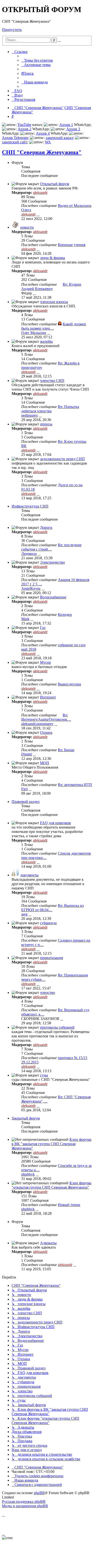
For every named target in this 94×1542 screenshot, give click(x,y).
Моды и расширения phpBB (25, 1506)
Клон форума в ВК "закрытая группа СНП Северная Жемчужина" (51, 1143)
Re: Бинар (66, 750)
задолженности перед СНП (62, 459)
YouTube (24, 125)
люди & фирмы (52, 258)
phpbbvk (28, 1174)
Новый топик (69, 1205)
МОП (44, 763)
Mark (25, 619)
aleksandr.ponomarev (37, 724)
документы (29, 875)
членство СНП (52, 380)
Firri (24, 789)
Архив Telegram (15, 138)
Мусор (45, 662)
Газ (42, 628)
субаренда (48, 923)
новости (27, 227)
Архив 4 (43, 133)
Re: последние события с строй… (51, 547)
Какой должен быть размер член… (53, 326)
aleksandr (40, 192)
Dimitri (26, 754)
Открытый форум (54, 184)
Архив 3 (73, 129)
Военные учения (71, 245)
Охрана (46, 732)
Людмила (29, 554)
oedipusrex (29, 415)
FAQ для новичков (55, 823)
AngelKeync (31, 588)
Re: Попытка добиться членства (50, 409)
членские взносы (54, 302)
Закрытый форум (26, 1118)
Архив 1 (66, 125)
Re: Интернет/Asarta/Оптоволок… (46, 717)
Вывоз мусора (69, 684)
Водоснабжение (53, 597)
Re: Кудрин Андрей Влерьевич (51, 286)
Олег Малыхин (33, 333)
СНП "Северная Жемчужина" (41, 152)
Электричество (52, 562)
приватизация (51, 958)
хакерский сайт (14, 142)
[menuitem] (37, 60)
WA (48, 142)
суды (44, 1075)
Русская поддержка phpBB (24, 1501)
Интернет (48, 697)
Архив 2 (24, 129)
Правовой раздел (26, 802)
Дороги (46, 527)
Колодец (65, 614)
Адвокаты (48, 1243)
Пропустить (12, 30)
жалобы (46, 341)
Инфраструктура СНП (30, 506)
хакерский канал (59, 138)
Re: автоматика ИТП (75, 785)
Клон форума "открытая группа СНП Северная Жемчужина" (51, 1185)
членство (47, 992)
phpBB (39, 1493)
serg (24, 914)
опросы (46, 424)
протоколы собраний (57, 1027)
